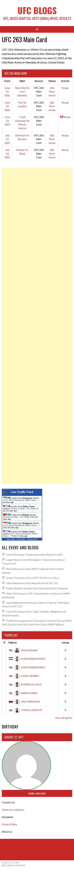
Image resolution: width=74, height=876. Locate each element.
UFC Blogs (37, 10)
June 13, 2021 (7, 91)
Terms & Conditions (13, 809)
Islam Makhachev (30, 701)
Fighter (12, 642)
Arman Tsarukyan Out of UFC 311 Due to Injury (32, 577)
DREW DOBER (29, 693)
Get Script (11, 539)
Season (38, 80)
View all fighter (63, 717)
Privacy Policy (9, 824)
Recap (65, 87)
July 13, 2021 (7, 139)
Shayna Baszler (29, 650)
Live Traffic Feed (22, 492)
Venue (52, 80)
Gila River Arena (51, 91)
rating (65, 642)
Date (7, 80)
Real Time (21, 539)
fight (22, 80)
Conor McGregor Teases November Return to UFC (34, 554)
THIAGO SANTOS (31, 709)
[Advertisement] (37, 326)
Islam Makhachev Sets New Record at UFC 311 (32, 583)
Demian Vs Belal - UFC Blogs (23, 508)
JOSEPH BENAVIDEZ (33, 667)
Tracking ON (32, 539)
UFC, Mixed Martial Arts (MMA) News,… (21, 500)
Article (65, 80)
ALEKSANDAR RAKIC (33, 658)
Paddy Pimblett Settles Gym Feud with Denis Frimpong (36, 588)
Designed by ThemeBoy (13, 865)
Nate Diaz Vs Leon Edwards (22, 91)
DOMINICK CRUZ (31, 684)
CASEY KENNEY (30, 675)
